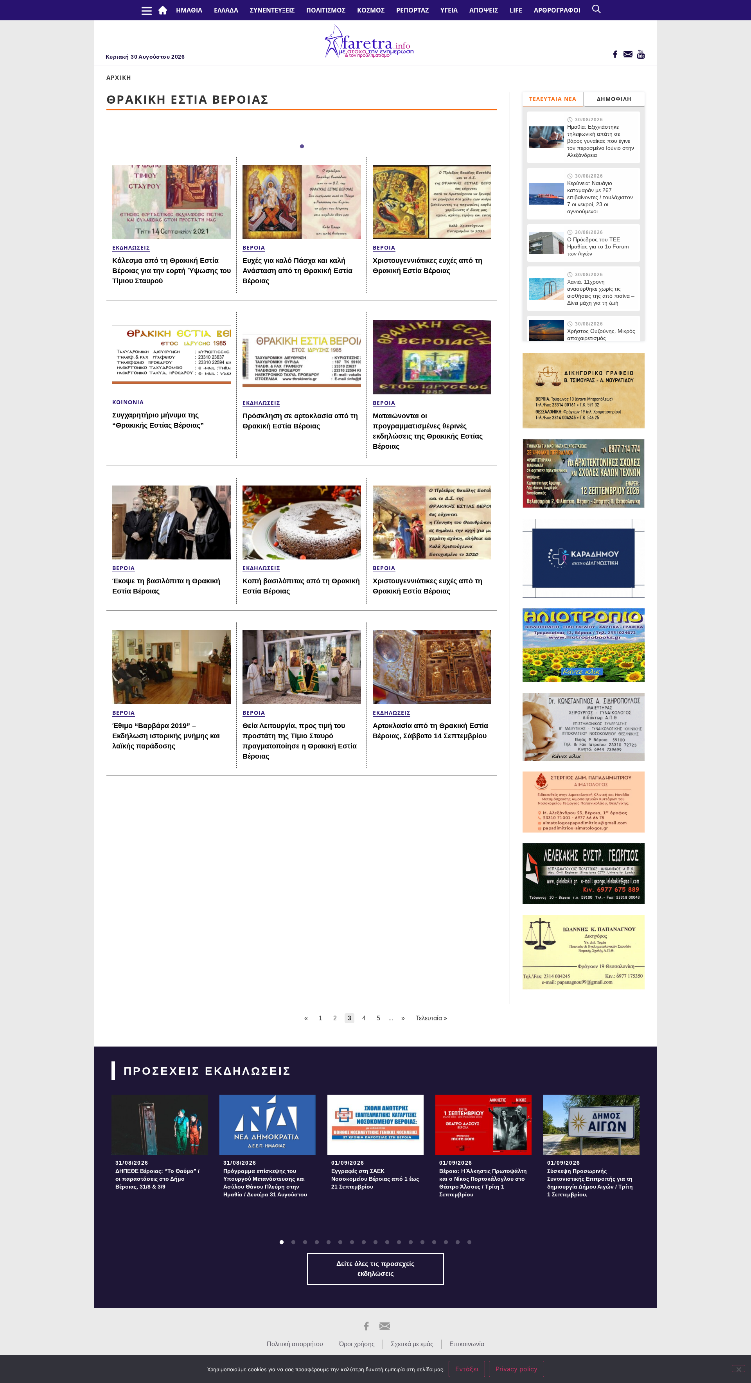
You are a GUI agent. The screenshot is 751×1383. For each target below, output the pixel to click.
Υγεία (449, 10)
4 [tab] (317, 1242)
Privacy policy (516, 1369)
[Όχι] (738, 1368)
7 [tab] (352, 1242)
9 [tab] (375, 1242)
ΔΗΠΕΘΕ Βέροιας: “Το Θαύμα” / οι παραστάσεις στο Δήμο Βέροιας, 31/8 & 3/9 (157, 1179)
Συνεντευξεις (272, 10)
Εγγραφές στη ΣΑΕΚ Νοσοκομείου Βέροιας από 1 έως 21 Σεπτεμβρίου (375, 1179)
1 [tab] (302, 147)
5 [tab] (328, 1242)
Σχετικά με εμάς (412, 1344)
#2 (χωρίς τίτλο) (164, 10)
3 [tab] (305, 1242)
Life (516, 10)
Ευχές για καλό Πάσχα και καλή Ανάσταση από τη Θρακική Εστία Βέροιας (297, 271)
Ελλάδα (226, 10)
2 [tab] (293, 1242)
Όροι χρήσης (357, 1344)
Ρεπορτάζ (412, 10)
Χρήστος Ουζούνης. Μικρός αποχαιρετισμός (601, 334)
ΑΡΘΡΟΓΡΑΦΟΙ (557, 10)
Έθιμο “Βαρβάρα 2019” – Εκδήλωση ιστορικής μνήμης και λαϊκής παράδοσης (166, 736)
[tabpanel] (160, 1144)
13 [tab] (422, 1242)
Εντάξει (466, 1369)
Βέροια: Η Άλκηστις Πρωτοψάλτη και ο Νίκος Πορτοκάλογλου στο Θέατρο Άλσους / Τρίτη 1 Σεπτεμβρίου (483, 1183)
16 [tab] (458, 1242)
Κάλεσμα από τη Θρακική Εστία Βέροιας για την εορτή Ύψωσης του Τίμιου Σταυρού (171, 271)
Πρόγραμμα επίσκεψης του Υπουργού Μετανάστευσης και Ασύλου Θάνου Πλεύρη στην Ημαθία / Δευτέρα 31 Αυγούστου (265, 1183)
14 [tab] (434, 1242)
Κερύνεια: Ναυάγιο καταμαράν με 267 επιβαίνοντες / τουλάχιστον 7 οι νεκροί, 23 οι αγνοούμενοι (600, 197)
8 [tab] (364, 1242)
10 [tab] (387, 1242)
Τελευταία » (431, 1018)
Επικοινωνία (466, 1344)
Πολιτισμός (325, 10)
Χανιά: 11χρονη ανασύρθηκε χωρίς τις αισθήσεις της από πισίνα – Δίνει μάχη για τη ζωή (600, 292)
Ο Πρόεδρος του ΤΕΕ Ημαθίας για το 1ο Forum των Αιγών (598, 246)
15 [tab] (446, 1242)
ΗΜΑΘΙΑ (189, 10)
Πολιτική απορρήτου (295, 1344)
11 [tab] (399, 1242)
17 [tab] (469, 1242)
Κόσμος (370, 10)
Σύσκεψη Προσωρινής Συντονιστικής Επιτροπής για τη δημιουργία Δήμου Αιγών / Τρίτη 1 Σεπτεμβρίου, (590, 1183)
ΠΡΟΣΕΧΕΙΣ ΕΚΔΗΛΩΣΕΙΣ (207, 1071)
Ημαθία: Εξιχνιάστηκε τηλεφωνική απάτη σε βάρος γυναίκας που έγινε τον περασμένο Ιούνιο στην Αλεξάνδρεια (600, 141)
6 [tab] (340, 1242)
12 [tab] (411, 1242)
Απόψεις (483, 10)
